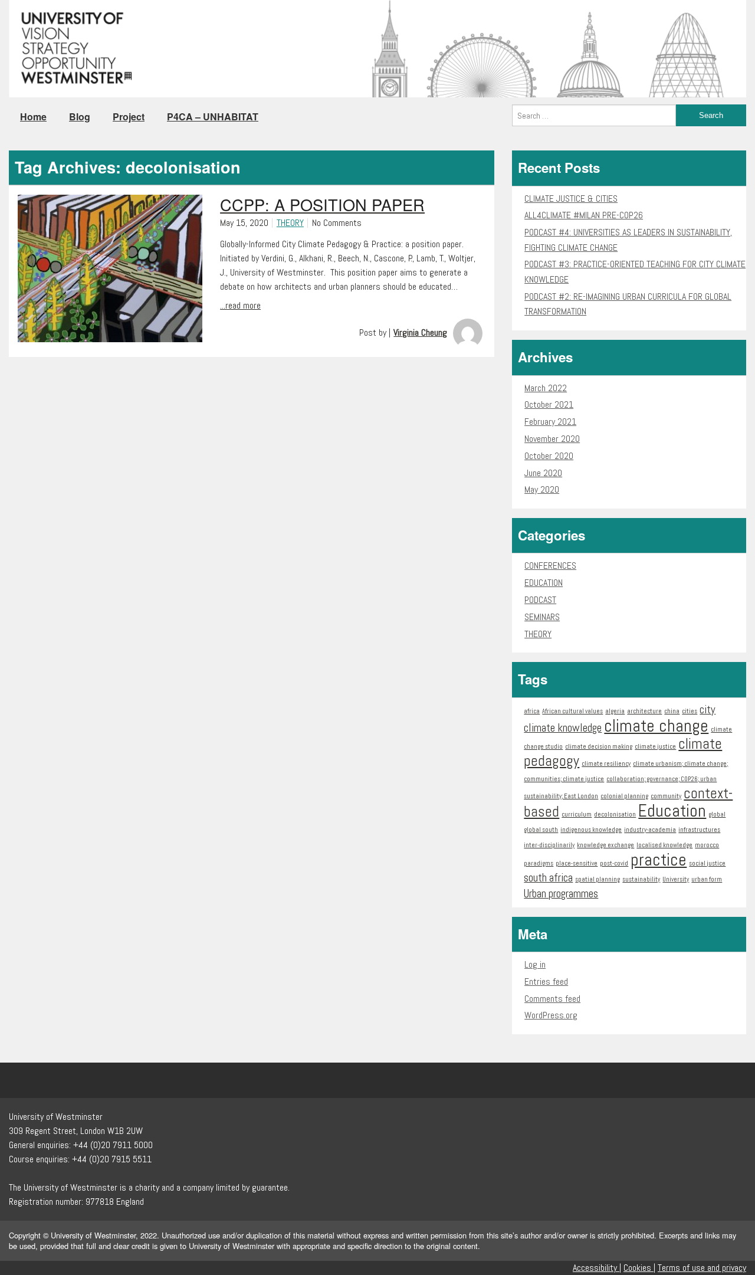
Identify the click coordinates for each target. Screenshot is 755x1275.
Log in (535, 964)
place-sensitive (577, 863)
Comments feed (552, 998)
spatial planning (597, 879)
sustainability (641, 879)
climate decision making (598, 746)
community (666, 796)
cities (689, 711)
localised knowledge (664, 845)
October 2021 (548, 404)
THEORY (290, 223)
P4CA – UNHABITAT (212, 116)
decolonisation (615, 814)
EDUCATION (543, 582)
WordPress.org (550, 1015)
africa (532, 711)
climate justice (655, 746)
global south (541, 830)
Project (129, 116)
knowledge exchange (605, 845)
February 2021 (550, 421)
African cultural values (572, 711)
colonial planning (624, 796)
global (717, 814)
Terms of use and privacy (702, 1267)
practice (659, 859)
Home (33, 116)
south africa (548, 877)
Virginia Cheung (420, 332)
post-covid (614, 863)
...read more (240, 305)
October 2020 (548, 456)
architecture (644, 711)
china (672, 711)
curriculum (577, 814)
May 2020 (541, 489)
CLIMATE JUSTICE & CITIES (571, 198)
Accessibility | (597, 1267)
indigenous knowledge (591, 830)
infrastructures (699, 830)
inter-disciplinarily (549, 845)
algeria (615, 711)
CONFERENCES (550, 565)
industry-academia (650, 830)
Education (672, 810)
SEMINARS (542, 617)
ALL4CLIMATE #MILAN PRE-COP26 (583, 215)
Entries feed (546, 981)
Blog (79, 116)
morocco (707, 845)
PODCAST (540, 600)
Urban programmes (561, 893)
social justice (707, 863)
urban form (706, 879)
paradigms (538, 863)
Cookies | (639, 1267)
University (675, 879)
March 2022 (545, 388)
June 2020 (543, 473)
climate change (656, 725)
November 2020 (552, 438)
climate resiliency (606, 764)
